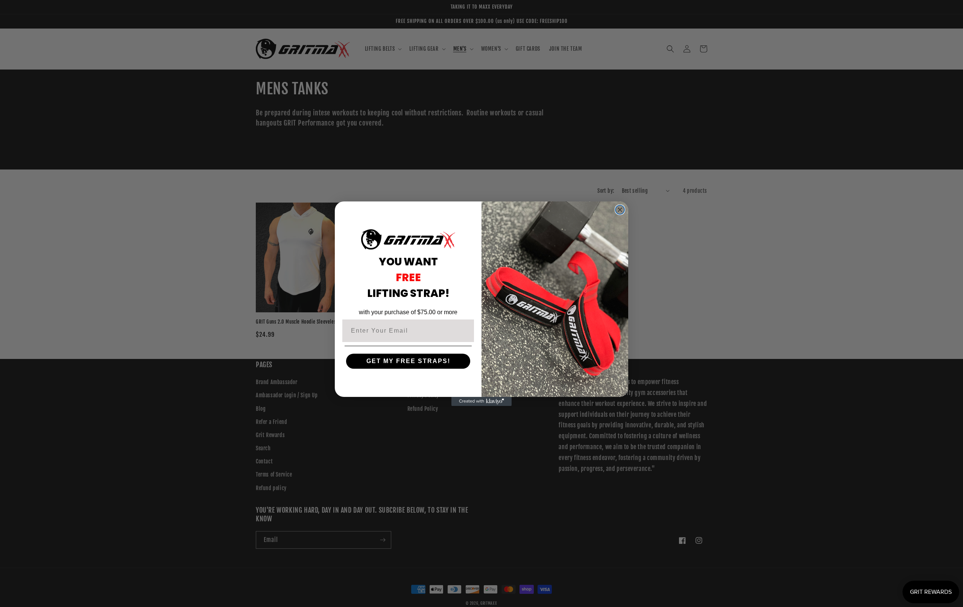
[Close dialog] (619, 209)
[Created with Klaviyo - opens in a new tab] (481, 401)
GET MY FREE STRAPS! (408, 361)
